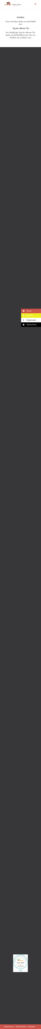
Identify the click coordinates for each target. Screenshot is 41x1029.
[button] (31, 311)
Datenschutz (21, 1027)
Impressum (8, 1027)
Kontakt (32, 1027)
